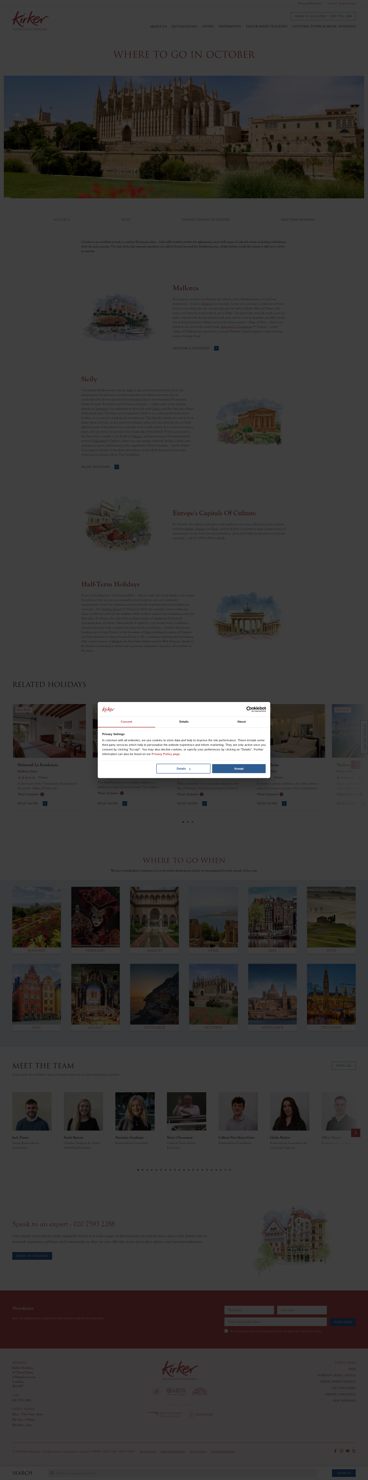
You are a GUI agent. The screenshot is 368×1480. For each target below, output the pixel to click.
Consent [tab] (126, 721)
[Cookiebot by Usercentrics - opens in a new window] (249, 709)
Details (181, 768)
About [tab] (241, 721)
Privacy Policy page (166, 754)
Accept (239, 768)
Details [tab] (184, 721)
